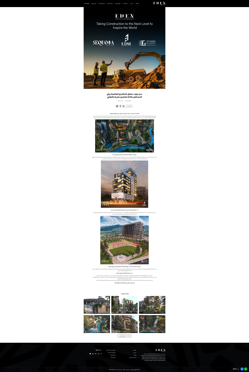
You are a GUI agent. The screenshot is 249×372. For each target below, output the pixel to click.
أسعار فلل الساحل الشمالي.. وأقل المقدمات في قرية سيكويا (152, 301)
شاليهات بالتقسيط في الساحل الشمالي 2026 (97, 320)
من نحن (131, 3)
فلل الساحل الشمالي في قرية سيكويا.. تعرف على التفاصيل (152, 320)
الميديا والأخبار (102, 3)
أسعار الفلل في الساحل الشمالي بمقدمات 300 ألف (124, 320)
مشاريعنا (125, 3)
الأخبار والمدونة (128, 101)
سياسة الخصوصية (132, 357)
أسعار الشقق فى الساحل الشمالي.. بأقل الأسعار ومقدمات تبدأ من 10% (124, 301)
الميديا (135, 355)
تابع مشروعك (117, 3)
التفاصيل (151, 309)
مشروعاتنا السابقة (111, 353)
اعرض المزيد (122, 336)
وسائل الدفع (110, 3)
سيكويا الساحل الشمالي (110, 350)
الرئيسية (137, 3)
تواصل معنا (93, 3)
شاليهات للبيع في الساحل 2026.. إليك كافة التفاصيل (97, 301)
